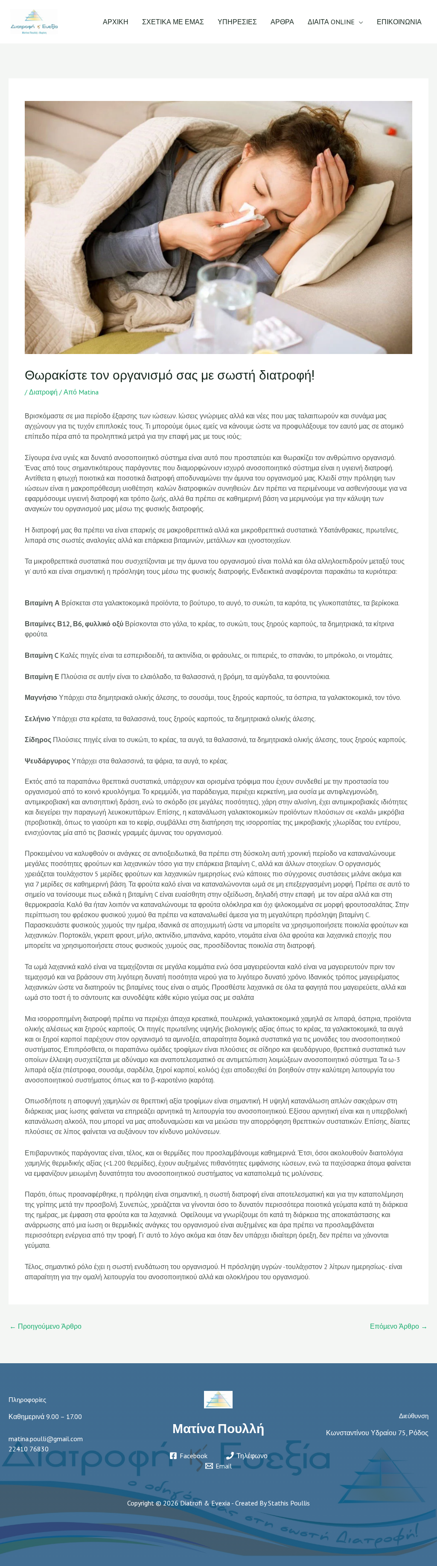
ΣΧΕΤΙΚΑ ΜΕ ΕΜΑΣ (173, 21)
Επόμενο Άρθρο (399, 1326)
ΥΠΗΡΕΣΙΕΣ (237, 21)
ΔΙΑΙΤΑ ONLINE (331, 21)
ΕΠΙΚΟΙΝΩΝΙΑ (399, 21)
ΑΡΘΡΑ (282, 21)
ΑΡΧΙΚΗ (115, 21)
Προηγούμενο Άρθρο (45, 1326)
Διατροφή (43, 392)
